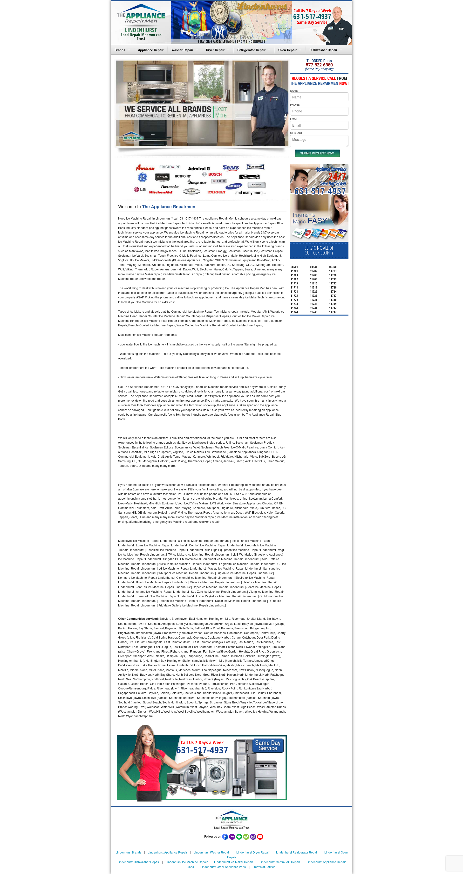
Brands (120, 50)
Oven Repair (287, 50)
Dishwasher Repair (323, 50)
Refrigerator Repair (251, 50)
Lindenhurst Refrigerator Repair (297, 852)
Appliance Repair (150, 50)
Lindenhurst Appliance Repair (167, 852)
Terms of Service (264, 867)
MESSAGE (296, 133)
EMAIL (294, 119)
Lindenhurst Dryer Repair (253, 852)
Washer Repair (182, 50)
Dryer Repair (215, 50)
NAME (294, 90)
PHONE (295, 104)
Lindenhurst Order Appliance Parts (223, 867)
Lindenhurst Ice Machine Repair (187, 862)
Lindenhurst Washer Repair (212, 852)
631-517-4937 (312, 16)
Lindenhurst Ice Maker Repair (233, 862)
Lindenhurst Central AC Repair (279, 862)
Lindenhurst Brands (128, 852)
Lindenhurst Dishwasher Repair (138, 862)
